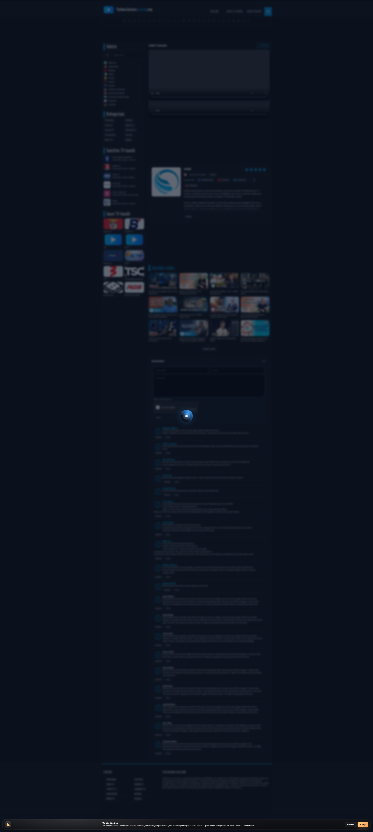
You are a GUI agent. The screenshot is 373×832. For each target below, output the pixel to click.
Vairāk (188, 216)
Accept (363, 824)
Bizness (128, 135)
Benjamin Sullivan (170, 428)
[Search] (107, 55)
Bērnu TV (108, 140)
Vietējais (129, 120)
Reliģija (128, 140)
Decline (350, 824)
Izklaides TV (130, 130)
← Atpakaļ (263, 45)
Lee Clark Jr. (168, 501)
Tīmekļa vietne (207, 180)
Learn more (249, 826)
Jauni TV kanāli (234, 11)
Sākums (214, 11)
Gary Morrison (169, 459)
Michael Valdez (169, 583)
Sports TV (109, 130)
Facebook (241, 180)
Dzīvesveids (110, 135)
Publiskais (109, 120)
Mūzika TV (129, 125)
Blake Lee (167, 541)
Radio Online (254, 11)
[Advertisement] (186, 34)
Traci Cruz (167, 475)
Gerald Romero (169, 488)
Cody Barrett (168, 523)
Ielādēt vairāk (209, 349)
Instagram (193, 185)
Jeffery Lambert (170, 444)
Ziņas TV (108, 125)
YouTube (225, 180)
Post (158, 418)
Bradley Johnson (170, 565)
